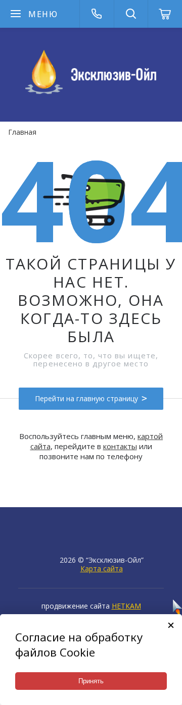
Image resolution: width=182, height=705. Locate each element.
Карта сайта (101, 568)
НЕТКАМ (126, 606)
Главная (22, 132)
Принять (91, 681)
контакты (120, 446)
